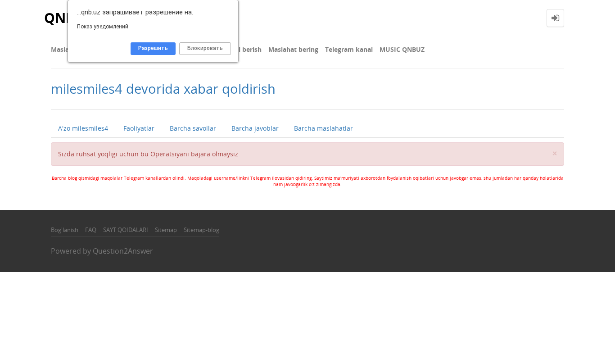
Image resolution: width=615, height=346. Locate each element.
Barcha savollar (193, 128)
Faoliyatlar (138, 128)
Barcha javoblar (255, 128)
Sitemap (166, 230)
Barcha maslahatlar (323, 128)
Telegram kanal (349, 49)
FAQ (90, 230)
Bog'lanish (64, 230)
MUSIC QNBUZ (402, 49)
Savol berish (243, 49)
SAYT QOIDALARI (125, 230)
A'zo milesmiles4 (83, 128)
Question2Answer (123, 251)
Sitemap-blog (201, 230)
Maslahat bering (293, 49)
